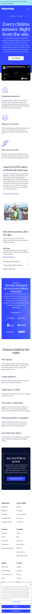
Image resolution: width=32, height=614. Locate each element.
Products (12, 16)
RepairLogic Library (22, 555)
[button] (16, 247)
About (18, 533)
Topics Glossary (21, 552)
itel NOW (4, 514)
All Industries (5, 544)
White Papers (20, 544)
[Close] (30, 584)
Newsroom (20, 540)
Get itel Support (16, 58)
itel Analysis (20, 522)
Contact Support (6, 570)
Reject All (16, 606)
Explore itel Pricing (8, 257)
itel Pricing (20, 518)
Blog (18, 537)
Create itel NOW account (10, 194)
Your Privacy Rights (16, 602)
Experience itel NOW (16, 478)
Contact (19, 567)
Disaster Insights (21, 514)
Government (5, 540)
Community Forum (7, 574)
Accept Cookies (16, 611)
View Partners (15, 312)
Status (3, 578)
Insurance (4, 533)
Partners (19, 574)
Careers (19, 578)
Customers (20, 570)
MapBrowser (5, 507)
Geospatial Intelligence (8, 548)
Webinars (19, 548)
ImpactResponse (6, 518)
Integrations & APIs (7, 522)
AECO (3, 537)
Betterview (5, 510)
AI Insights (19, 510)
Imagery (19, 507)
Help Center (5, 567)
